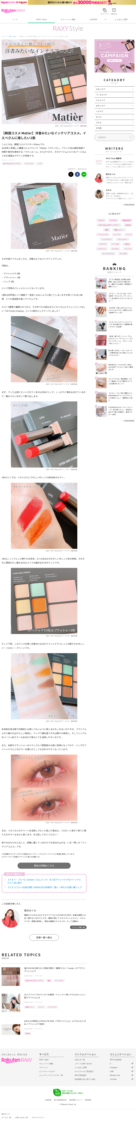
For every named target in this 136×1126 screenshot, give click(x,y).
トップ (15, 19)
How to (101, 220)
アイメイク (12, 160)
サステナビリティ (38, 1117)
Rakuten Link (115, 1075)
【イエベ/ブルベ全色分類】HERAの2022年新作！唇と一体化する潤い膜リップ (44, 887)
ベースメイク (101, 94)
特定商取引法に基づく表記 (85, 1079)
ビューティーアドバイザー (49, 1075)
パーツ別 (115, 244)
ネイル (98, 117)
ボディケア (100, 105)
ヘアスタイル (106, 239)
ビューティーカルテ (47, 1071)
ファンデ (128, 249)
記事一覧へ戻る (44, 937)
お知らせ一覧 (80, 1060)
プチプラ (103, 244)
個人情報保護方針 (60, 1100)
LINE (112, 1071)
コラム (98, 122)
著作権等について (75, 1100)
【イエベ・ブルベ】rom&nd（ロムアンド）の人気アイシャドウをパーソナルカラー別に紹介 (44, 881)
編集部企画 (127, 220)
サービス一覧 (6, 1117)
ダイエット (102, 249)
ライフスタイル (108, 253)
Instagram (114, 1067)
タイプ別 (123, 253)
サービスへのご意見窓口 (84, 1071)
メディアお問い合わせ (83, 1064)
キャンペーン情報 (68, 19)
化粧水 (127, 244)
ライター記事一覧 (78, 927)
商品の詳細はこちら (44, 865)
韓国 (49, 980)
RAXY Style (41, 19)
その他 (98, 128)
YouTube (113, 1079)
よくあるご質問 (121, 19)
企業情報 (48, 1100)
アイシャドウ (29, 163)
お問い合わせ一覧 (21, 1117)
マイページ (43, 1067)
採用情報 (88, 1100)
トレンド (41, 1007)
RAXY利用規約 (80, 1075)
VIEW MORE (128, 204)
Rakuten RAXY (13, 11)
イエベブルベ (122, 239)
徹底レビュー (30, 1007)
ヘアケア (99, 111)
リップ (40, 163)
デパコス (115, 249)
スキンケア (100, 89)
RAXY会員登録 (116, 1060)
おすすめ (113, 220)
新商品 (28, 1033)
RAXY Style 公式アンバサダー (11, 163)
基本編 (128, 225)
